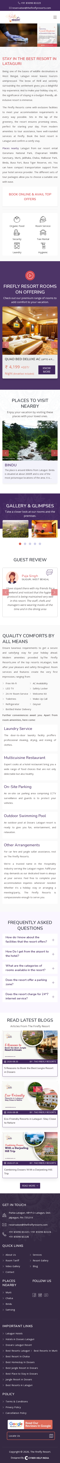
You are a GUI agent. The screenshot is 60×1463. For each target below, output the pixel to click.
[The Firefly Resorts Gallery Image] (15, 528)
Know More (47, 369)
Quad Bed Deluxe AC (30, 359)
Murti (9, 1292)
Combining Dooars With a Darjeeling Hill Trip (28, 1171)
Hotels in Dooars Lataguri (20, 1339)
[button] (20, 544)
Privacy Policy (13, 1407)
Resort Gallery (40, 1260)
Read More (29, 1185)
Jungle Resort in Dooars (19, 1379)
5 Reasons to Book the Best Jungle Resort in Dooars (28, 1070)
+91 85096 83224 (41, 1231)
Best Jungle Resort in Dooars (22, 1367)
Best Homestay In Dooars (20, 1362)
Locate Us (14, 1435)
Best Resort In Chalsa (18, 1356)
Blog (35, 1266)
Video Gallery (13, 1266)
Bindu (9, 1303)
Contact (10, 1271)
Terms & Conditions (17, 1401)
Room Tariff (12, 1260)
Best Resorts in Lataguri (19, 1385)
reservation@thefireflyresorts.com (31, 7)
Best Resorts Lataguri (18, 1350)
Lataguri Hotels (14, 1333)
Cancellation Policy (16, 1412)
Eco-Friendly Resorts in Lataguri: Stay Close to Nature (30, 1121)
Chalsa (9, 1298)
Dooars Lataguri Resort (19, 1344)
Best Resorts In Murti (46, 1350)
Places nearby (10, 148)
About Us (11, 1254)
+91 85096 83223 (31, 2)
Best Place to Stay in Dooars (22, 1373)
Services (37, 1254)
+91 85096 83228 (19, 1236)
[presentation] (5, 345)
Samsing (10, 1309)
